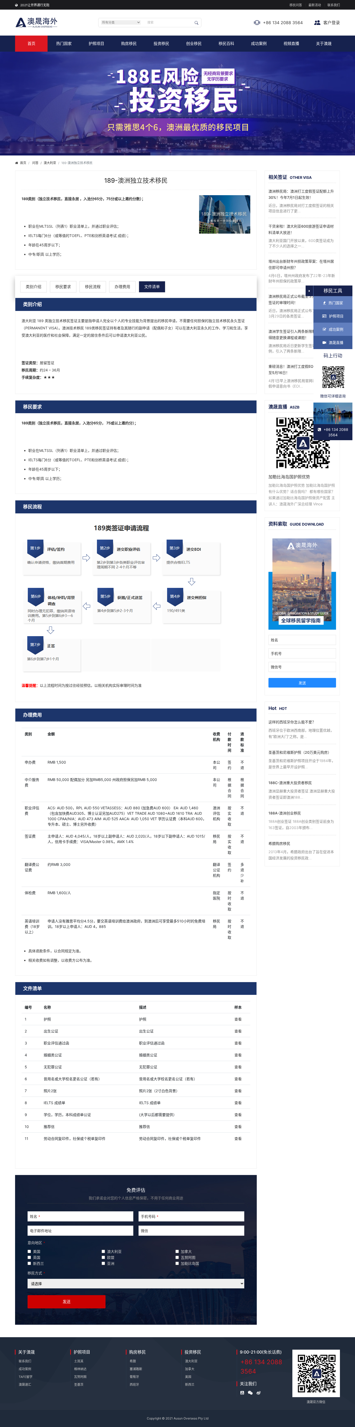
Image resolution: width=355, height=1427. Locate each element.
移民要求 (63, 286)
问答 (35, 163)
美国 (188, 1377)
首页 (31, 43)
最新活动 (314, 5)
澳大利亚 (50, 163)
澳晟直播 (336, 342)
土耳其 (78, 1361)
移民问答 (296, 5)
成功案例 (259, 43)
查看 (238, 1019)
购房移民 (129, 43)
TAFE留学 (25, 1377)
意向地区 (36, 1242)
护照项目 (96, 43)
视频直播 (291, 43)
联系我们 (333, 5)
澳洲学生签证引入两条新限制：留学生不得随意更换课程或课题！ (301, 334)
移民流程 (93, 286)
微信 (144, 1230)
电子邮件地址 (41, 1230)
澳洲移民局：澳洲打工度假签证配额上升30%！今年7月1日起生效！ (301, 194)
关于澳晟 (324, 43)
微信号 (276, 667)
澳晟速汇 (25, 1385)
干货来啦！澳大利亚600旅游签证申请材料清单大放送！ (301, 229)
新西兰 (189, 1385)
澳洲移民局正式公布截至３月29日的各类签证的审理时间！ (301, 299)
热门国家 (64, 43)
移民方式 (36, 1273)
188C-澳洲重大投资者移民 (290, 782)
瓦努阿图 (80, 1377)
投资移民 (161, 43)
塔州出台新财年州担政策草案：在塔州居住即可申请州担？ (301, 264)
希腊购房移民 (279, 843)
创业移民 (194, 43)
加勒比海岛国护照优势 (289, 476)
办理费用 (122, 286)
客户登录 (331, 22)
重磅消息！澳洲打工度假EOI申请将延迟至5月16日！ (300, 369)
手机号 (276, 653)
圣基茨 (78, 1385)
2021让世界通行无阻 (34, 5)
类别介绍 (33, 286)
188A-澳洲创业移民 (284, 813)
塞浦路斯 (136, 1369)
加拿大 (189, 1369)
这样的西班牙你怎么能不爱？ (292, 722)
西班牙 (134, 1385)
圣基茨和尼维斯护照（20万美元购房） (299, 752)
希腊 (133, 1361)
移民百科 (226, 43)
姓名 (35, 1216)
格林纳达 (80, 1369)
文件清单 (152, 286)
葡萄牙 (134, 1377)
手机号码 (149, 1216)
